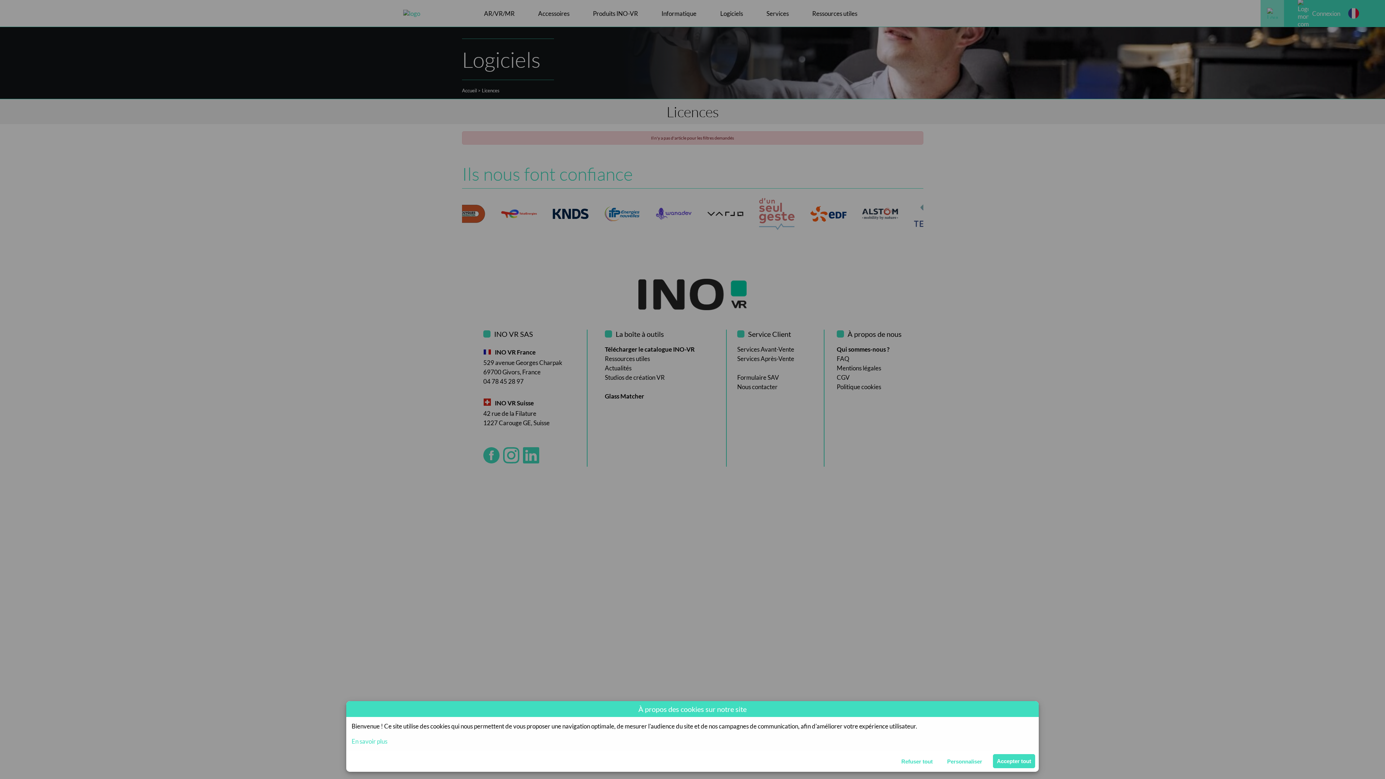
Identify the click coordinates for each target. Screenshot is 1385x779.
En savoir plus (369, 741)
